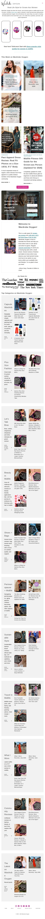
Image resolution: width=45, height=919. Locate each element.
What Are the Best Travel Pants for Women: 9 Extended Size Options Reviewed (20, 727)
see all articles (22, 187)
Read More (5, 182)
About (12, 908)
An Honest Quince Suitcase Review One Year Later (34, 699)
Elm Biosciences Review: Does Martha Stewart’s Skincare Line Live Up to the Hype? (34, 487)
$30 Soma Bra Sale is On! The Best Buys (19, 425)
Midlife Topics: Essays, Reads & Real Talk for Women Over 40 (11, 111)
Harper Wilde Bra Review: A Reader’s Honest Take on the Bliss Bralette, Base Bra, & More (34, 427)
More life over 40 (6, 616)
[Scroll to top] (42, 914)
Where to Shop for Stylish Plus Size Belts (19, 370)
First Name (29, 202)
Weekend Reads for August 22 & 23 (11, 116)
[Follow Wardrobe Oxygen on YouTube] (24, 906)
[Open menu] (42, 3)
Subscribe (32, 214)
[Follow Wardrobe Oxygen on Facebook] (18, 906)
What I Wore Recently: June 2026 (33, 757)
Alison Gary (14, 12)
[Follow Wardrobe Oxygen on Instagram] (16, 906)
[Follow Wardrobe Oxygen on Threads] (21, 906)
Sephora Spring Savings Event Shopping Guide (19, 510)
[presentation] (34, 76)
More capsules (6, 338)
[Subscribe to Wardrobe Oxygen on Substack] (26, 906)
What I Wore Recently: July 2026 (34, 84)
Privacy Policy (28, 908)
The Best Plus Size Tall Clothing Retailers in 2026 (34, 370)
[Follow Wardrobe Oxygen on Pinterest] (29, 906)
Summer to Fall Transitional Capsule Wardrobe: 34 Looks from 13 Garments (34, 316)
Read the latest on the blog (6, 889)
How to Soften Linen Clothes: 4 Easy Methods (19, 671)
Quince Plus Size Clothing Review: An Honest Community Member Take (20, 394)
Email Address (30, 208)
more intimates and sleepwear (6, 447)
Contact (19, 908)
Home (6, 908)
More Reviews (6, 835)
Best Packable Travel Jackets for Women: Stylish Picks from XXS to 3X (19, 701)
